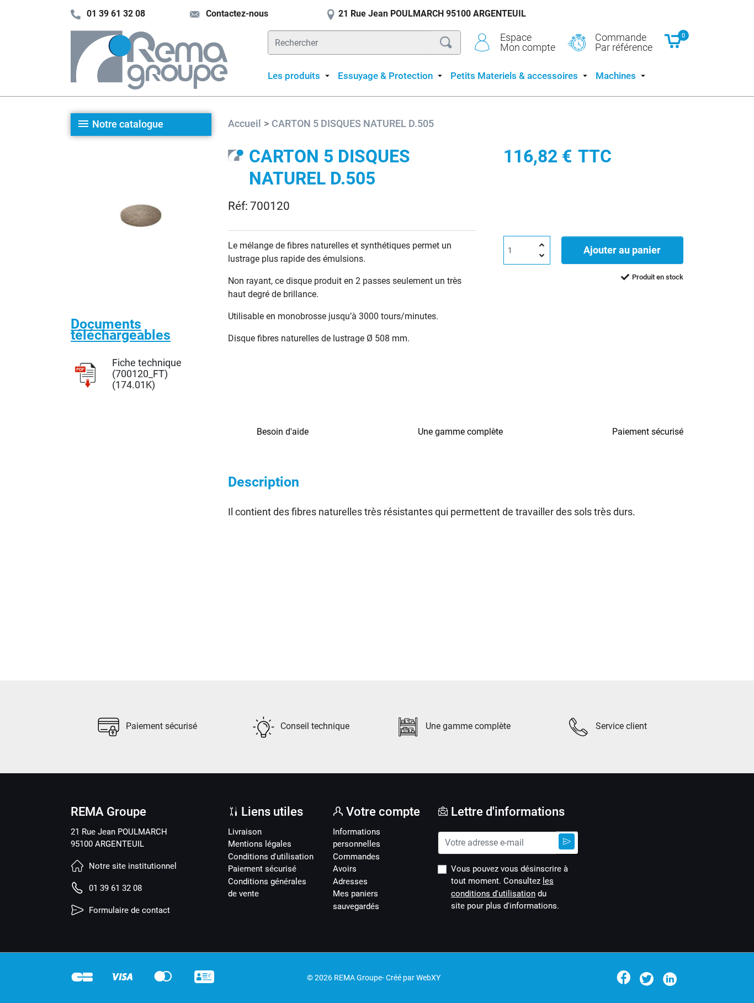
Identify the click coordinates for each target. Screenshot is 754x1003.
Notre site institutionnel (132, 866)
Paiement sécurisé (262, 869)
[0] (673, 46)
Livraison (245, 832)
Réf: (238, 206)
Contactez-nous (236, 13)
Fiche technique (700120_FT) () (147, 373)
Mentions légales (259, 844)
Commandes (356, 857)
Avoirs (345, 869)
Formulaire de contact (128, 910)
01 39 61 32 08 (114, 888)
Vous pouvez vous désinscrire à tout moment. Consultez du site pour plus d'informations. (509, 887)
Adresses (350, 881)
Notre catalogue (127, 124)
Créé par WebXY (413, 977)
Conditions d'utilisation (271, 857)
